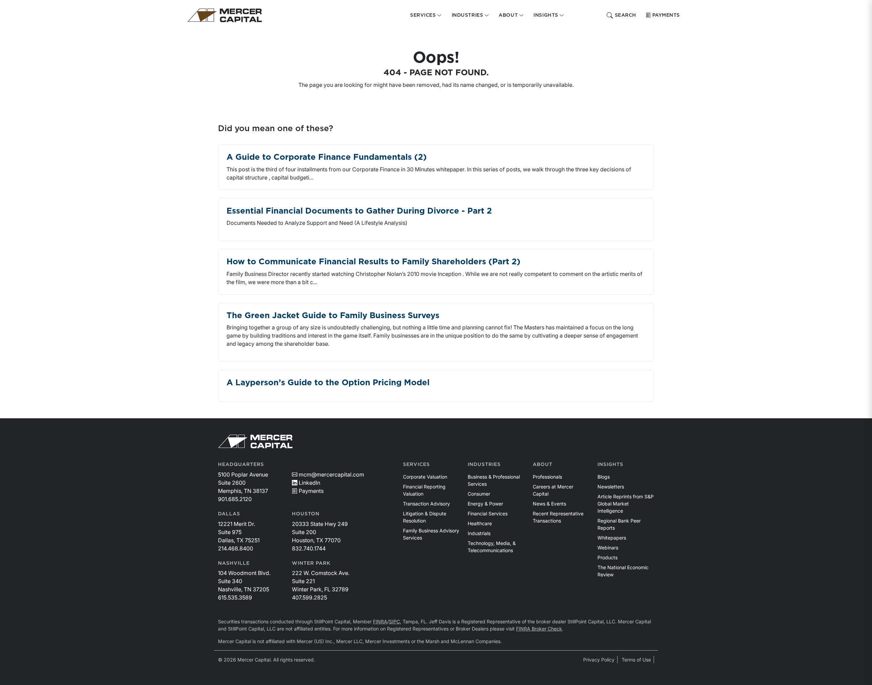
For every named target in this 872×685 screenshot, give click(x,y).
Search (625, 15)
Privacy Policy (598, 660)
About (542, 464)
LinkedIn (309, 482)
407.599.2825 (309, 597)
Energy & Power (485, 504)
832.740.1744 (309, 548)
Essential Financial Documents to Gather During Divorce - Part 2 (359, 211)
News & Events (549, 504)
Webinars (607, 547)
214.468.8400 (235, 548)
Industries (484, 464)
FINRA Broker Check (539, 629)
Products (607, 557)
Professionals (547, 477)
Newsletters (610, 486)
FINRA (380, 621)
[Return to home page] (224, 15)
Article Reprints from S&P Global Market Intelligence (625, 504)
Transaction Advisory (426, 504)
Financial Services (488, 513)
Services (416, 464)
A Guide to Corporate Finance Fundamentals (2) (327, 157)
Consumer (479, 494)
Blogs (603, 477)
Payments (666, 15)
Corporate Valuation (425, 477)
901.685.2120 (235, 499)
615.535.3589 (235, 597)
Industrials (479, 533)
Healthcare (480, 523)
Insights (610, 464)
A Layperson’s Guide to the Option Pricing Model (328, 383)
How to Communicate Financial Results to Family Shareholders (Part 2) (373, 262)
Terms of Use (636, 660)
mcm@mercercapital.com (331, 474)
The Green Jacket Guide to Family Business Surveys (333, 316)
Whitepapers (611, 538)
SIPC (394, 621)
